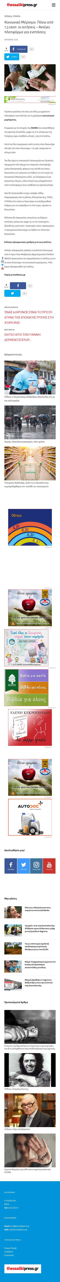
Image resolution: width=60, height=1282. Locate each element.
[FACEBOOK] (2, 258)
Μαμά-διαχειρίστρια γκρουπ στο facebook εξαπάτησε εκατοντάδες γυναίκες (40, 965)
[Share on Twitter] (12, 293)
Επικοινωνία (9, 1255)
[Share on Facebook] (18, 285)
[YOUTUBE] (2, 268)
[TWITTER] (2, 264)
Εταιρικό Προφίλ (10, 1248)
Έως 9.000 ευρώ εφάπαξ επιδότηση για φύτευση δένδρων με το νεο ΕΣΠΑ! (37, 947)
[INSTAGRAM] (2, 261)
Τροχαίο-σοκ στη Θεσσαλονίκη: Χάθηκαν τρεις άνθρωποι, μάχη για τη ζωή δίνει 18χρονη (40, 928)
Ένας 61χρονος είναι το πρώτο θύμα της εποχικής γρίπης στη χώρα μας (29, 317)
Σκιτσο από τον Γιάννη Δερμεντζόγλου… (22, 337)
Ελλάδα (16, 16)
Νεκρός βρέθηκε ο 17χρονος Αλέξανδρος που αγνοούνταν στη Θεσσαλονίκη (39, 983)
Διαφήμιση (8, 1252)
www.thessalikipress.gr (18, 1230)
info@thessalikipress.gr (19, 1226)
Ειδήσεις (8, 16)
